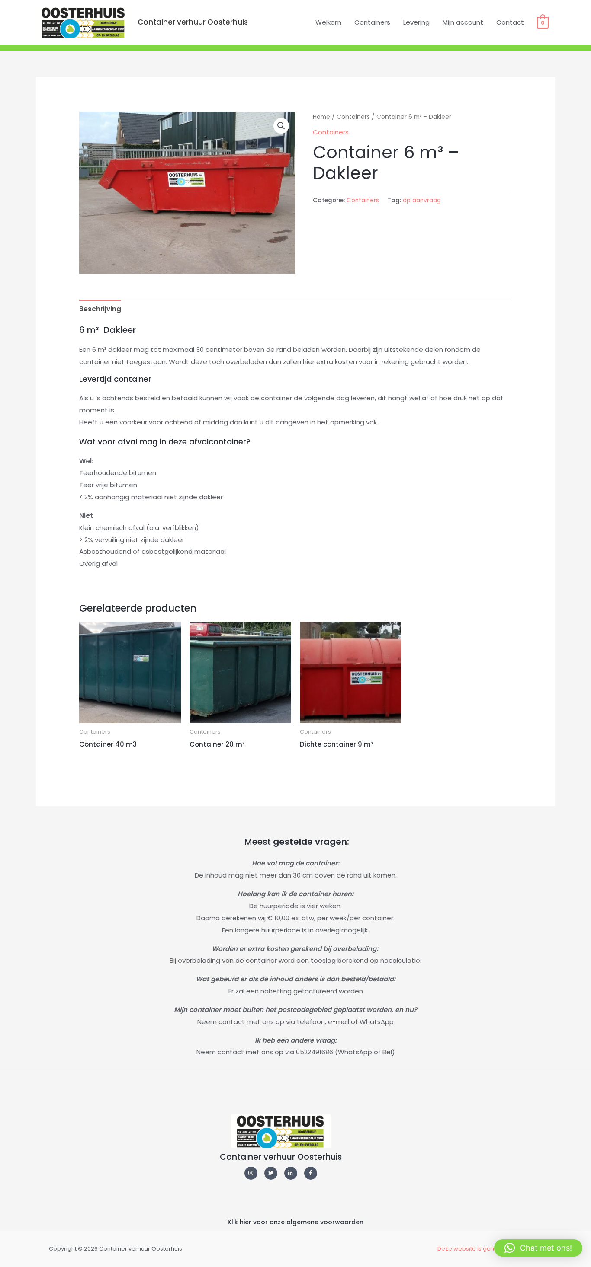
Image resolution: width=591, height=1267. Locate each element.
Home (321, 117)
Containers (372, 22)
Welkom (328, 22)
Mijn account (463, 22)
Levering (416, 22)
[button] (281, 126)
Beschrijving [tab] (100, 308)
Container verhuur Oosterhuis (193, 22)
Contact (510, 22)
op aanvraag (422, 200)
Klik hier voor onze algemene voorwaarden (295, 1222)
